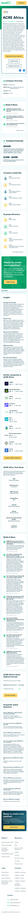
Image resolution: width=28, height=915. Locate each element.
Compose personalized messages (4, 849)
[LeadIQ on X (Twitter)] (23, 912)
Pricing (16, 842)
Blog (16, 845)
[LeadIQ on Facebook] (22, 912)
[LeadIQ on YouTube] (26, 912)
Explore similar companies (12, 457)
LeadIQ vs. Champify (20, 891)
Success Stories (5, 856)
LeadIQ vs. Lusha (19, 878)
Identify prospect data (7, 842)
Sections (6, 290)
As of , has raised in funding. (13, 791)
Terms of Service (5, 878)
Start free (21, 3)
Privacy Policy (5, 872)
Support (17, 852)
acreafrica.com (6, 717)
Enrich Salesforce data (7, 853)
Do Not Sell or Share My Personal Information (6, 882)
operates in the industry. (13, 760)
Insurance (19, 761)
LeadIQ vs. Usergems (20, 888)
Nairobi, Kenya (11, 21)
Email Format (14, 61)
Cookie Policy (5, 875)
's (14, 734)
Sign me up (10, 282)
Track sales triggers (6, 845)
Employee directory (14, 66)
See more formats (10, 695)
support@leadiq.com (15, 902)
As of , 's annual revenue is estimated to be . (13, 725)
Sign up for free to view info (14, 56)
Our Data (17, 861)
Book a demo (14, 827)
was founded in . (11, 800)
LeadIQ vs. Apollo (19, 875)
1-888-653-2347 (14, 899)
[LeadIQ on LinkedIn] (24, 912)
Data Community (19, 858)
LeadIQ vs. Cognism (20, 881)
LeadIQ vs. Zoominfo (20, 872)
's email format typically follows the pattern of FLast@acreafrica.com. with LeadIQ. (13, 780)
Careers (17, 855)
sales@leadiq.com (14, 905)
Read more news (20, 130)
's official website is (13, 715)
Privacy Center (19, 863)
